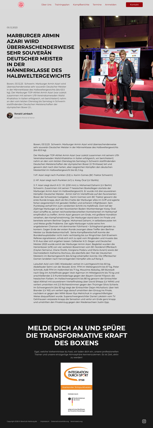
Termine (97, 4)
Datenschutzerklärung (60, 421)
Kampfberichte (81, 4)
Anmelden (110, 4)
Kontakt (134, 4)
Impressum (44, 421)
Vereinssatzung (76, 421)
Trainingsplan (62, 4)
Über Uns (46, 4)
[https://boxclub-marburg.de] (21, 4)
